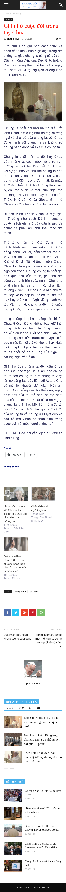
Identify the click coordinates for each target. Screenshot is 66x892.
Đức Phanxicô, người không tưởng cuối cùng (17, 636)
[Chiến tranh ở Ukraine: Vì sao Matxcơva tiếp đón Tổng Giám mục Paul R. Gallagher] (13, 848)
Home (6, 13)
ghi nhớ (34, 591)
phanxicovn (13, 38)
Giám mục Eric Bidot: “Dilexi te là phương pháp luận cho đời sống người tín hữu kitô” (15, 564)
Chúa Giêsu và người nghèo (39, 508)
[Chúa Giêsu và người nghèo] (43, 494)
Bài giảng (16, 13)
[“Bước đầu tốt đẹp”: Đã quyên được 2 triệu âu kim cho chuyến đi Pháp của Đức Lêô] (13, 813)
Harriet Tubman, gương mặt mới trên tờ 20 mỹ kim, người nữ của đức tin (48, 640)
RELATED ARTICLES (21, 702)
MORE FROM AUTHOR (23, 708)
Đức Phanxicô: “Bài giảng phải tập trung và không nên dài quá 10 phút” (42, 740)
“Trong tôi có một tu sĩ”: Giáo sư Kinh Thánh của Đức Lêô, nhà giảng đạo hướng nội (15, 513)
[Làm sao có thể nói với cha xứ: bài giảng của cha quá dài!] (13, 722)
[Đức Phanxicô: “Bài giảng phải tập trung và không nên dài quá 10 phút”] (13, 739)
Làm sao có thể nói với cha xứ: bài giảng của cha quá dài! (41, 722)
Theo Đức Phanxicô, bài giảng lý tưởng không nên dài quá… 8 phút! (43, 757)
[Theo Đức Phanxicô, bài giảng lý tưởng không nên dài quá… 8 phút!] (13, 757)
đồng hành (20, 591)
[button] (61, 5)
